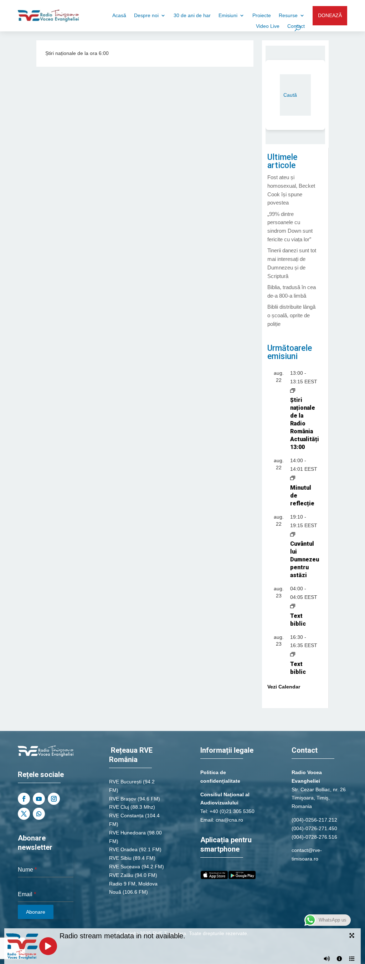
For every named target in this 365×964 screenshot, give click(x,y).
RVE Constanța (126, 815)
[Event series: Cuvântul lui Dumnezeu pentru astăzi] (292, 533)
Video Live (267, 26)
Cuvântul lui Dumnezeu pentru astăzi (304, 559)
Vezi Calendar (283, 687)
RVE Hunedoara (127, 833)
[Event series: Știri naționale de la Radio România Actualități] (292, 390)
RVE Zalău (121, 875)
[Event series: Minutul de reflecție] (292, 477)
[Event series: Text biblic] (292, 606)
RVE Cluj (119, 807)
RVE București (125, 781)
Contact (296, 26)
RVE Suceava (124, 866)
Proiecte (261, 15)
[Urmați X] (24, 814)
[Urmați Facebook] (24, 799)
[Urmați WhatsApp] (39, 814)
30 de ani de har (192, 15)
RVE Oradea (123, 849)
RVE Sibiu (120, 858)
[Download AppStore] (214, 877)
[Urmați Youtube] (39, 799)
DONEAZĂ (330, 15)
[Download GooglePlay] (242, 877)
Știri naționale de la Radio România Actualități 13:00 (304, 423)
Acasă (119, 15)
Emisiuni (228, 15)
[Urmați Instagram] (54, 799)
